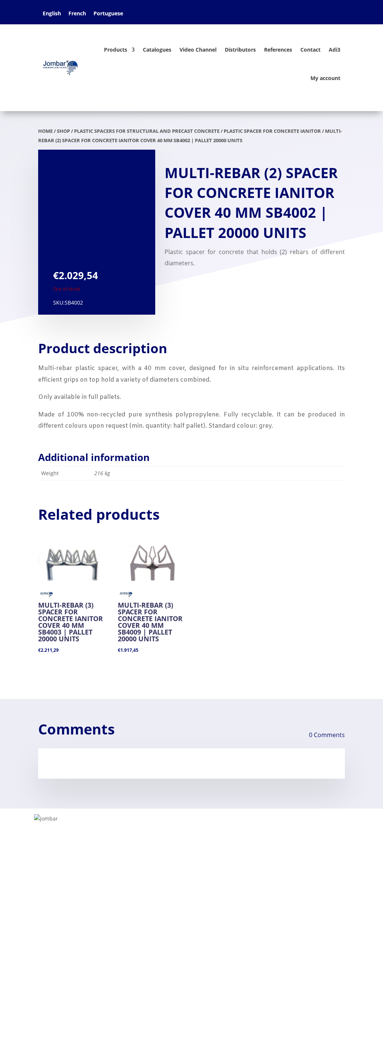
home (45, 131)
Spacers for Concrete (173, 911)
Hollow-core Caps (168, 935)
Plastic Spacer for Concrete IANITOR (272, 131)
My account (325, 78)
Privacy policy (57, 935)
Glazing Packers (166, 887)
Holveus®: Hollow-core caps (293, 958)
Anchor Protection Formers (182, 923)
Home (46, 887)
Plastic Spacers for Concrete (293, 887)
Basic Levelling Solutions (288, 911)
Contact (310, 49)
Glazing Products (278, 899)
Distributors (240, 49)
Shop (63, 131)
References (278, 49)
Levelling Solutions (170, 899)
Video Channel (198, 49)
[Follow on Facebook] (44, 995)
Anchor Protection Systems (292, 923)
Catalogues (157, 49)
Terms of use (56, 911)
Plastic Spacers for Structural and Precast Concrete (147, 131)
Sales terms (54, 923)
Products (115, 49)
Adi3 (334, 49)
